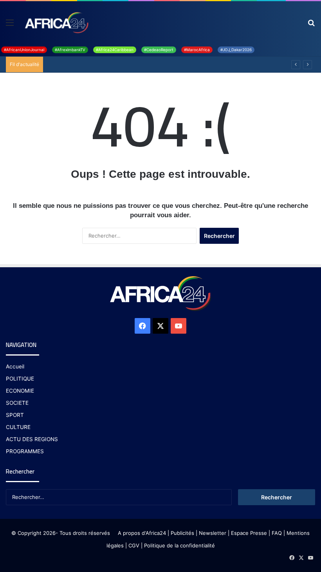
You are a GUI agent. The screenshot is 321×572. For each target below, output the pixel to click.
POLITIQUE (20, 378)
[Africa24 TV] (56, 22)
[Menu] (10, 25)
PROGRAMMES (25, 451)
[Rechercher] (311, 25)
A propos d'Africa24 (142, 533)
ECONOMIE (20, 391)
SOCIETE (17, 403)
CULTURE (18, 427)
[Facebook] (142, 326)
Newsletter (212, 533)
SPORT (15, 415)
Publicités (182, 533)
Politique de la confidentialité (179, 545)
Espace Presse (248, 533)
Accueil (15, 366)
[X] (160, 326)
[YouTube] (178, 326)
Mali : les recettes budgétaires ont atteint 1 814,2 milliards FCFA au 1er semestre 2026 (154, 64)
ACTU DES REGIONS (32, 439)
